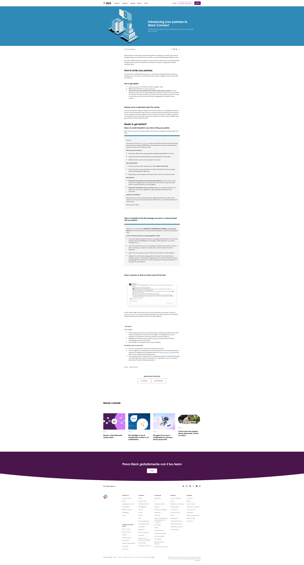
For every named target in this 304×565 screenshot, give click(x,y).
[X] (193, 486)
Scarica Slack (106, 557)
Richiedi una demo (185, 3)
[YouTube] (196, 486)
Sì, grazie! (144, 381)
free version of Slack (168, 352)
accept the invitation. (149, 89)
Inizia (197, 3)
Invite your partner (134, 87)
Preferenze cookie (128, 557)
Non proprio (159, 381)
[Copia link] (179, 49)
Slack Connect (144, 143)
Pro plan (154, 338)
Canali (126, 367)
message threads (142, 253)
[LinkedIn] (176, 49)
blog (141, 314)
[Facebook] (174, 49)
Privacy (115, 557)
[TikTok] (200, 486)
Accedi (174, 3)
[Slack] (107, 3)
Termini (120, 557)
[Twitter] (171, 49)
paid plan (148, 74)
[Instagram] (186, 486)
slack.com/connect (130, 314)
